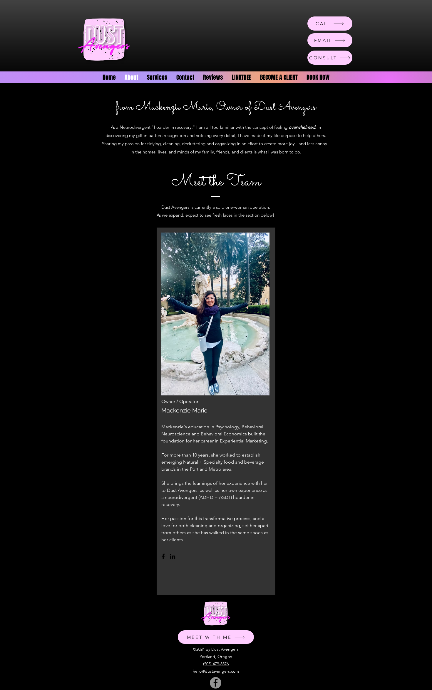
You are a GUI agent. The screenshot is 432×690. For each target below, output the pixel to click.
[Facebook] (163, 556)
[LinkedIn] (172, 556)
